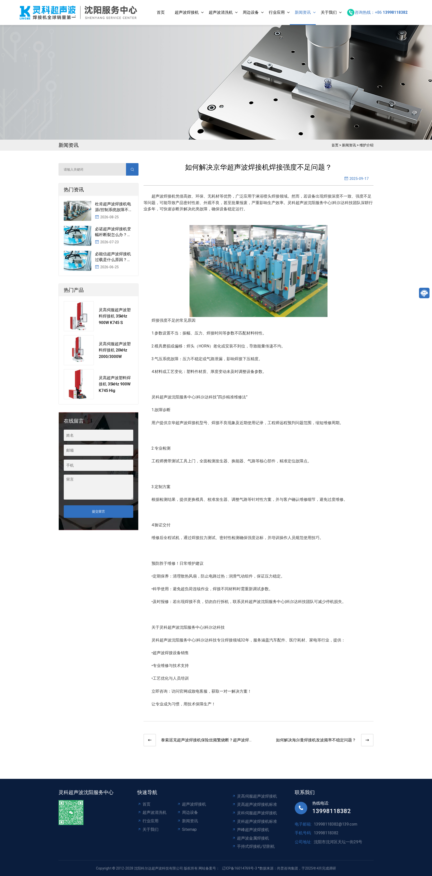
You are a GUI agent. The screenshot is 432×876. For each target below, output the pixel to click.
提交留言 (98, 511)
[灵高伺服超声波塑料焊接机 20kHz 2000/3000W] (79, 350)
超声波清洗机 (221, 12)
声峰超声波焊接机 (253, 829)
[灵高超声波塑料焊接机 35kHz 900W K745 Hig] (79, 384)
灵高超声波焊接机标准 (257, 804)
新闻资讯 (303, 12)
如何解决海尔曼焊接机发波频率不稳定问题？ (316, 740)
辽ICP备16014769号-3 (239, 868)
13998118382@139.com (335, 824)
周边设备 (251, 12)
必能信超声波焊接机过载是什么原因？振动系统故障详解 (113, 257)
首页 (161, 12)
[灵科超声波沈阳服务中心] (80, 12)
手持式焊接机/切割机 (256, 846)
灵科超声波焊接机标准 (257, 821)
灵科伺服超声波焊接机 (257, 813)
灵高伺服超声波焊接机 (257, 796)
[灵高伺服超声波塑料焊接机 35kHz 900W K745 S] (79, 316)
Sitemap (189, 829)
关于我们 (329, 12)
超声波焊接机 (187, 12)
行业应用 (277, 12)
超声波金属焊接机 (253, 838)
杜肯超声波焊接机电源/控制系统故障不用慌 (113, 207)
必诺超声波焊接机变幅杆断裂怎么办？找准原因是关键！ (113, 232)
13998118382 (331, 811)
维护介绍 (367, 145)
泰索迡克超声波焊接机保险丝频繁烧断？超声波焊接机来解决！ (207, 740)
